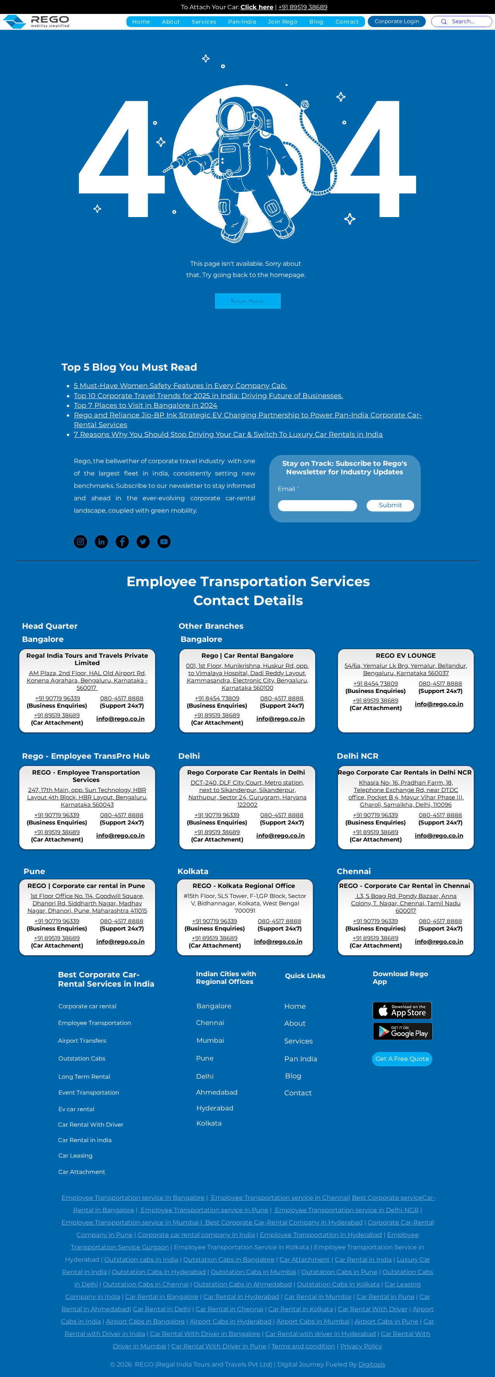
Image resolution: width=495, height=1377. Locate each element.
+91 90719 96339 (57, 698)
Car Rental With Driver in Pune (218, 1346)
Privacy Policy (361, 1346)
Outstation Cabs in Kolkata (338, 1284)
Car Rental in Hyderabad (241, 1296)
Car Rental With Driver (373, 1309)
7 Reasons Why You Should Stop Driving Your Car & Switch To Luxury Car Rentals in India (228, 434)
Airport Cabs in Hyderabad (231, 1321)
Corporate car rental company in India (196, 1234)
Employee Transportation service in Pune (203, 1210)
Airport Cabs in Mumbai (313, 1321)
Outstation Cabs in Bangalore (229, 1259)
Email (286, 489)
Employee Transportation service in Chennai (279, 1197)
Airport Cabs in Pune (386, 1321)
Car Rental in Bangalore (161, 1296)
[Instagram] (80, 541)
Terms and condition (303, 1346)
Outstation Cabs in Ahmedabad (243, 1284)
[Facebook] (122, 541)
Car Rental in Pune (386, 1296)
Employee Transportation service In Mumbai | (133, 1222)
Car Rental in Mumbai (318, 1296)
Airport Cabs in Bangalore (145, 1321)
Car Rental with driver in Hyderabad (320, 1334)
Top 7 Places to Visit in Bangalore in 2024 (145, 405)
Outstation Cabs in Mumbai (253, 1272)
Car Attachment (305, 1259)
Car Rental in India (363, 1259)
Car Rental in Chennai (229, 1309)
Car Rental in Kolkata (300, 1309)
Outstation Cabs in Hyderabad (159, 1272)
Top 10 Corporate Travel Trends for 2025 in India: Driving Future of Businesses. (208, 396)
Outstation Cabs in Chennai (146, 1284)
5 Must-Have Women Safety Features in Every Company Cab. (180, 385)
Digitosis (371, 1364)
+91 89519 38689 (303, 7)
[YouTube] (164, 541)
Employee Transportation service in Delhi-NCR (346, 1210)
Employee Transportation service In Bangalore (133, 1197)
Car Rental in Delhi (162, 1309)
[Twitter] (143, 541)
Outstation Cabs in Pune (339, 1272)
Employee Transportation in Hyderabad (321, 1234)
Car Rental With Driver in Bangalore (205, 1334)
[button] (242, 21)
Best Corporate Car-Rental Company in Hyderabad (284, 1222)
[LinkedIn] (101, 541)
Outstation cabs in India (141, 1259)
